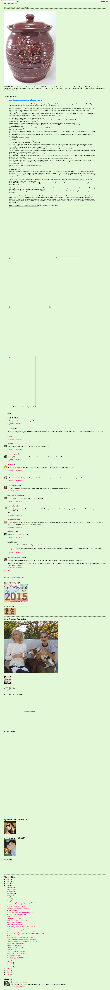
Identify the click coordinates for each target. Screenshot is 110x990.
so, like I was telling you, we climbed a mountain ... (21, 912)
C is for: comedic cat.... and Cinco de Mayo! (19, 951)
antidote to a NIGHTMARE (15, 957)
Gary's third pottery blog (14, 495)
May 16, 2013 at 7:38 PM (14, 537)
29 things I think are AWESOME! (16, 906)
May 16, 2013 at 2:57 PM (14, 515)
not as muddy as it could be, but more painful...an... (21, 937)
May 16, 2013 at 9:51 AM (14, 491)
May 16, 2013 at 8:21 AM (14, 449)
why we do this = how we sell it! (16, 943)
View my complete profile (18, 986)
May (8, 901)
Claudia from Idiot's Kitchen (15, 557)
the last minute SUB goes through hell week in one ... (22, 939)
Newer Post (7, 574)
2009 (7, 974)
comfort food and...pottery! (14, 945)
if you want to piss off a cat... (15, 924)
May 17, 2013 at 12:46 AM (15, 552)
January (9, 967)
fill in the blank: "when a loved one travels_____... (21, 905)
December (10, 887)
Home (55, 574)
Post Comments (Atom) (18, 577)
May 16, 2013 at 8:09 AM (14, 439)
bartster (9, 475)
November (10, 889)
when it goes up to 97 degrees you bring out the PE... (22, 903)
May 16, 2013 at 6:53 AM (14, 424)
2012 (7, 968)
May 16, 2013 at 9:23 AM (14, 480)
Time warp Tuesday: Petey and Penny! (18, 908)
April (9, 961)
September (10, 893)
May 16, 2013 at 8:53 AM (14, 470)
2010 (7, 972)
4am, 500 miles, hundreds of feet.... (17, 914)
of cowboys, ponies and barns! (15, 916)
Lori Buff (10, 464)
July (8, 897)
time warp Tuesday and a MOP (16, 947)
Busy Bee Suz (11, 506)
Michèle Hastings (12, 485)
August (9, 895)
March (9, 963)
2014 (7, 883)
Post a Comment (8, 571)
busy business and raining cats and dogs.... (19, 930)
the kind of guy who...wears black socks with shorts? (22, 941)
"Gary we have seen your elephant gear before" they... (22, 932)
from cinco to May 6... (13, 949)
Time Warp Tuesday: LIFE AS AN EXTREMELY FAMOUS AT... (26, 934)
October (9, 891)
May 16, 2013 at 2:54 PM (14, 501)
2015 (7, 881)
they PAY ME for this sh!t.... (15, 959)
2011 (7, 970)
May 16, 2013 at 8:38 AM (14, 460)
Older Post (103, 574)
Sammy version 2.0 (12, 910)
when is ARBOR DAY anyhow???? (16, 953)
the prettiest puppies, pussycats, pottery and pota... (21, 926)
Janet (9, 443)
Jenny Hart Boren (12, 519)
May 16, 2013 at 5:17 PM (14, 527)
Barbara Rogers (12, 454)
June (8, 899)
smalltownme (11, 531)
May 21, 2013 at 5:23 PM (14, 568)
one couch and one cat (13, 955)
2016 (7, 879)
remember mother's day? (14, 918)
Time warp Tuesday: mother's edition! (18, 920)
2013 (7, 885)
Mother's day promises (13, 936)
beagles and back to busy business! (17, 928)
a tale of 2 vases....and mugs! (15, 922)
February (10, 965)
